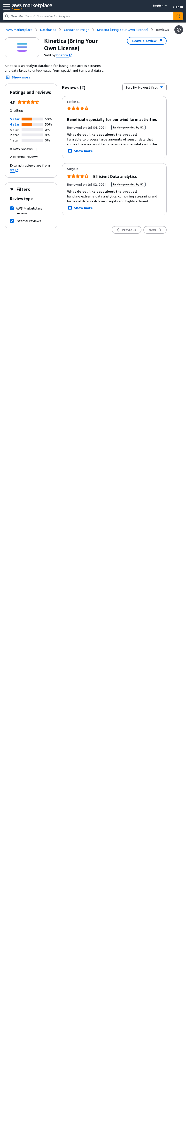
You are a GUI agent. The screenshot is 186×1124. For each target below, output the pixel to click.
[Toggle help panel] (178, 29)
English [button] (158, 5)
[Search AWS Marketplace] (178, 16)
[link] (162, 29)
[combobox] (88, 16)
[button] (15, 119)
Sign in (178, 6)
